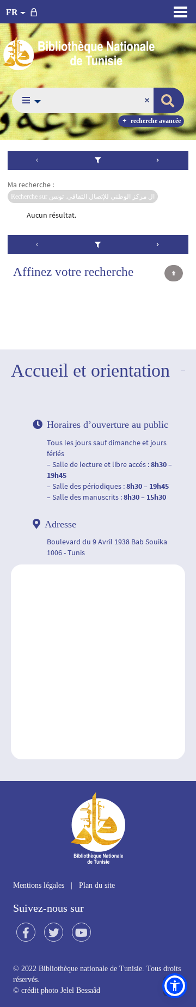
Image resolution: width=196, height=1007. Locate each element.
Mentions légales (38, 885)
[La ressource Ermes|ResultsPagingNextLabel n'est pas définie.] (157, 160)
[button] (28, 100)
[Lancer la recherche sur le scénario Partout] (169, 100)
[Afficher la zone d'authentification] (36, 11)
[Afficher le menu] (180, 12)
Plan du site (97, 885)
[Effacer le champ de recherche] (148, 100)
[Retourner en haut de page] (173, 273)
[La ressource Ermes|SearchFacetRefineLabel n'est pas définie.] (98, 160)
